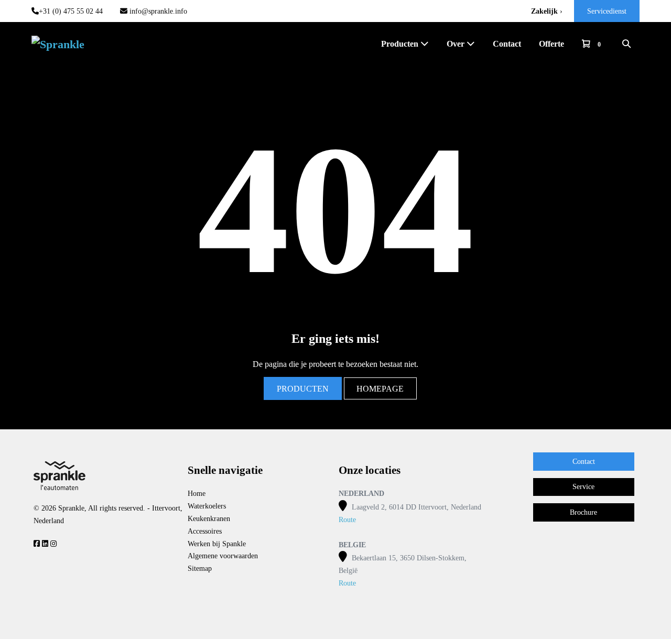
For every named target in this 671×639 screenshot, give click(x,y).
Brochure (583, 512)
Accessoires (205, 531)
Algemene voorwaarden (223, 556)
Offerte (551, 43)
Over (457, 43)
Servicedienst (606, 11)
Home (196, 493)
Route (347, 520)
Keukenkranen (209, 519)
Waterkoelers (207, 506)
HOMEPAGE (380, 388)
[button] (626, 44)
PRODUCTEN (303, 388)
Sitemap (200, 568)
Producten (400, 43)
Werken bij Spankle (217, 544)
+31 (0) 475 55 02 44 (71, 11)
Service (583, 487)
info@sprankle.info (157, 11)
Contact (507, 43)
